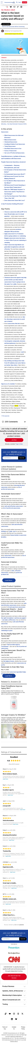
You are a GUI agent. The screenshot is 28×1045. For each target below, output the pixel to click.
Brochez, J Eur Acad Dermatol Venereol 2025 (14, 124)
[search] (17, 2)
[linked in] (12, 1019)
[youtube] (10, 1013)
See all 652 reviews (14, 764)
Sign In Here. (19, 444)
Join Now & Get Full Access (14, 977)
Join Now (25, 2)
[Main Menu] (2, 2)
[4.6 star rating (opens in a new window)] (16, 761)
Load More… (9, 580)
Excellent (14, 757)
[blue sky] (16, 1019)
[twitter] (22, 1013)
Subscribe (21, 458)
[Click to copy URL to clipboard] (17, 7)
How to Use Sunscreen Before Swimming (13, 26)
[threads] (18, 1013)
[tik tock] (5, 1013)
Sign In (19, 2)
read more (5, 779)
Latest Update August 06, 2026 (14, 34)
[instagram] (14, 1013)
